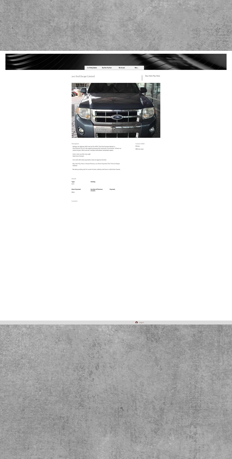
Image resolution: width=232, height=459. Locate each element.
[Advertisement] (54, 351)
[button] (116, 110)
